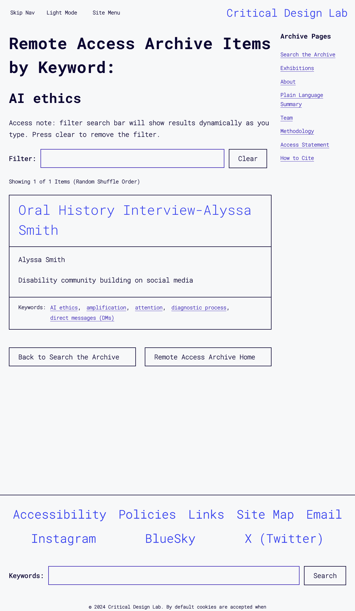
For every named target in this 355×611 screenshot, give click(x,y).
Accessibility (59, 514)
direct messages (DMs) (82, 317)
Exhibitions (297, 67)
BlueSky (170, 538)
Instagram (63, 538)
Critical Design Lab (287, 12)
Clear (248, 158)
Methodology (297, 130)
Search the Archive (307, 54)
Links (206, 514)
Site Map (265, 514)
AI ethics (64, 307)
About (288, 81)
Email (324, 514)
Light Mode (62, 12)
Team (286, 117)
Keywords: (26, 575)
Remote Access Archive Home (204, 356)
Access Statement (304, 144)
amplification (106, 307)
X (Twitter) (284, 538)
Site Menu (106, 12)
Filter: (22, 158)
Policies (147, 514)
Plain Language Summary (301, 99)
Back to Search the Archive (68, 356)
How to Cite (297, 157)
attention (149, 307)
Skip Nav (22, 12)
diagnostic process (198, 307)
